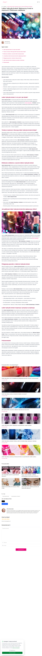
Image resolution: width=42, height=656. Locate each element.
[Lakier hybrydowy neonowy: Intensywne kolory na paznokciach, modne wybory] (21, 450)
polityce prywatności (16, 647)
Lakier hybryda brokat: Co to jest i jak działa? (11, 49)
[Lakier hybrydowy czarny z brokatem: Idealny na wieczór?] (21, 387)
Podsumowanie (6, 62)
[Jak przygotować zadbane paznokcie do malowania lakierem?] (31, 482)
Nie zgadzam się (12, 650)
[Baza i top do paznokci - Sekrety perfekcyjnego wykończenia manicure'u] (31, 470)
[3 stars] (5, 519)
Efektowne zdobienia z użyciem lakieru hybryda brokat (13, 53)
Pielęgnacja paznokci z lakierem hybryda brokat (12, 58)
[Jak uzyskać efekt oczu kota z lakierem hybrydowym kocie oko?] (21, 403)
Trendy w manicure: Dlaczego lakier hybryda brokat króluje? (14, 51)
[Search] (39, 2)
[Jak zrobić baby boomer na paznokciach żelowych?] (11, 470)
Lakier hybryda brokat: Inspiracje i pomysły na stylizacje (13, 60)
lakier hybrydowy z (28, 102)
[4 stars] (7, 519)
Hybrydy (4, 6)
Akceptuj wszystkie (12, 652)
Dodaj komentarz (21, 549)
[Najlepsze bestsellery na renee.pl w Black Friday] (11, 482)
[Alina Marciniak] (3, 42)
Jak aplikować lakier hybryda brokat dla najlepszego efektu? (14, 55)
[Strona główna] (2, 6)
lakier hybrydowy (35, 238)
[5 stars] (9, 519)
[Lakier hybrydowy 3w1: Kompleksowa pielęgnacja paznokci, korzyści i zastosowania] (21, 371)
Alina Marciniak (7, 41)
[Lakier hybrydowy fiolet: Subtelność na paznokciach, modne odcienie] (21, 419)
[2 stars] (4, 519)
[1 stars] (2, 519)
